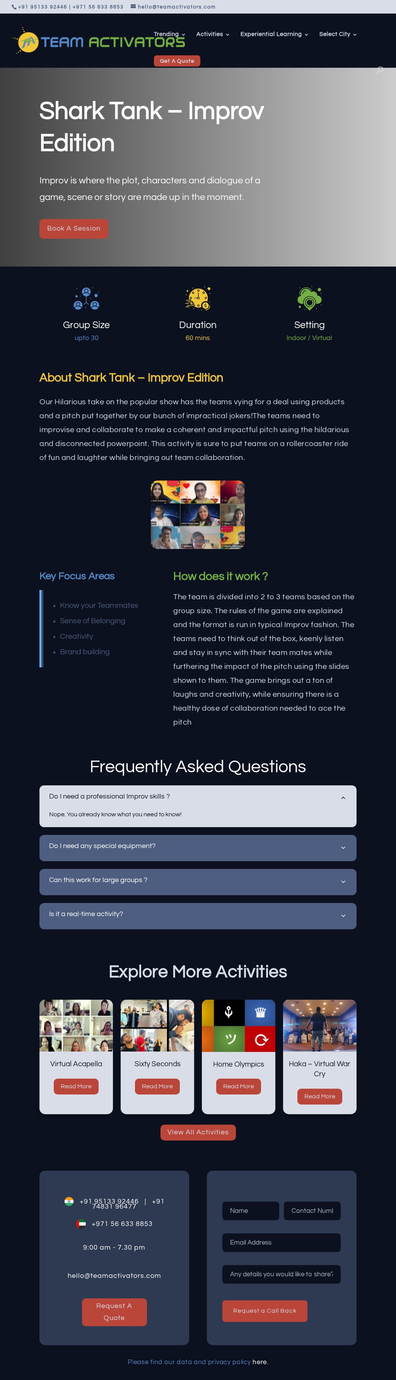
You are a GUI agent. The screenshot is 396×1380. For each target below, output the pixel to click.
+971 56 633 (110, 1224)
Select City (334, 34)
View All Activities (198, 1132)
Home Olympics (238, 1064)
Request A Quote (114, 1312)
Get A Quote (177, 61)
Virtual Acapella (76, 1064)
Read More (76, 1086)
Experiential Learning (271, 34)
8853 (143, 1224)
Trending (166, 34)
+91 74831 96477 (128, 1204)
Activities (209, 34)
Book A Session (74, 228)
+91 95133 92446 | (110, 1201)
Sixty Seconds (158, 1064)
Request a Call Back (265, 1311)
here (260, 1362)
